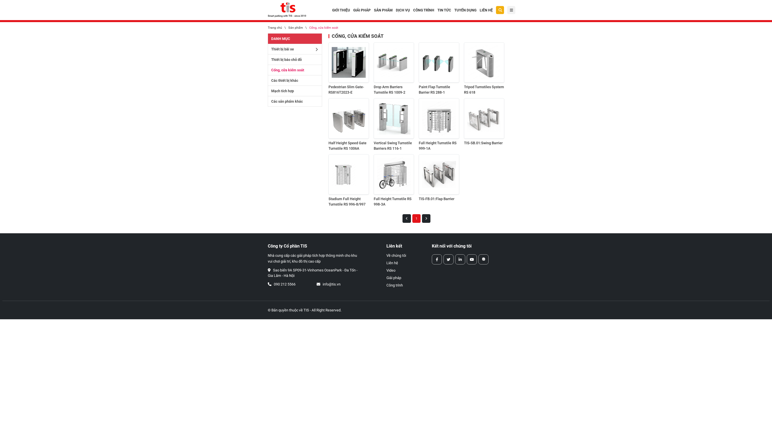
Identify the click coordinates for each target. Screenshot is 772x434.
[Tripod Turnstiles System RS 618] (484, 63)
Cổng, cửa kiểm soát (323, 28)
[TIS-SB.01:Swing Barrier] (484, 118)
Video (390, 270)
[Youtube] (472, 259)
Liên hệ (486, 10)
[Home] (288, 8)
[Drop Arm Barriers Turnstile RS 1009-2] (394, 63)
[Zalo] (483, 259)
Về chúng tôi (396, 255)
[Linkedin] (460, 259)
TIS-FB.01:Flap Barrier (436, 199)
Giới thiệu (341, 10)
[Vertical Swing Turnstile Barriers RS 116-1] (394, 118)
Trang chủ (275, 28)
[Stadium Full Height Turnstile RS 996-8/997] (349, 174)
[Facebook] (437, 259)
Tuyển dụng (465, 10)
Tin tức (444, 10)
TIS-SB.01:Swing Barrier (483, 143)
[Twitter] (448, 259)
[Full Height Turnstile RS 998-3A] (394, 174)
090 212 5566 (285, 284)
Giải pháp (362, 10)
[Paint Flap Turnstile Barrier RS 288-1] (439, 63)
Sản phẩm (383, 10)
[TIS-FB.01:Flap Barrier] (439, 174)
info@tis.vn (332, 284)
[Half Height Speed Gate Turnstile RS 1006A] (349, 118)
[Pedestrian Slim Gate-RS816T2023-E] (349, 63)
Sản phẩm (295, 28)
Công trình (423, 10)
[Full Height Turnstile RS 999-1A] (439, 118)
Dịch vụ (403, 10)
